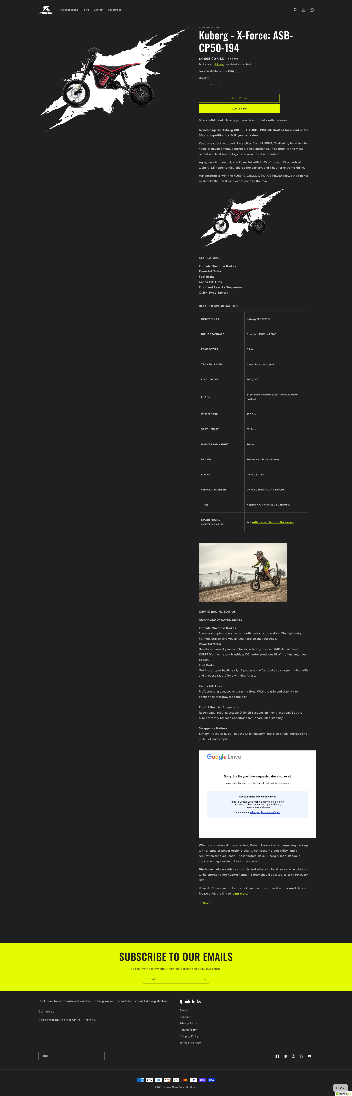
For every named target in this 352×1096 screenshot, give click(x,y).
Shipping (219, 64)
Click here (45, 1001)
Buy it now (239, 108)
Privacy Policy (188, 1023)
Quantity (204, 78)
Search (184, 1010)
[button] (116, 10)
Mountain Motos (170, 1087)
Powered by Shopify (188, 1087)
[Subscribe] (205, 979)
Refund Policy (188, 1029)
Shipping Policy (189, 1036)
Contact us (46, 1011)
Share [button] (206, 903)
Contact (185, 1017)
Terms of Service (190, 1042)
